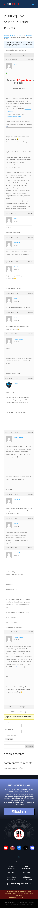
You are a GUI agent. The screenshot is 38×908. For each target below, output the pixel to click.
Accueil (6, 35)
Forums (11, 35)
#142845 (30, 432)
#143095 (30, 518)
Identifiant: (8, 723)
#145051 (30, 548)
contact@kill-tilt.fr (21, 884)
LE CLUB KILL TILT (19, 35)
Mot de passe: (9, 729)
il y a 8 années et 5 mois (13, 46)
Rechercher (29, 746)
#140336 (30, 213)
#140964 (30, 312)
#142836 (30, 378)
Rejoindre (20, 811)
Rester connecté (11, 736)
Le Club (11, 873)
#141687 (30, 334)
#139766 (30, 59)
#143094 (30, 494)
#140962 (30, 293)
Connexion (9, 739)
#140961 (30, 262)
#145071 (30, 632)
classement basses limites (13, 116)
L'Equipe (26, 873)
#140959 (30, 237)
